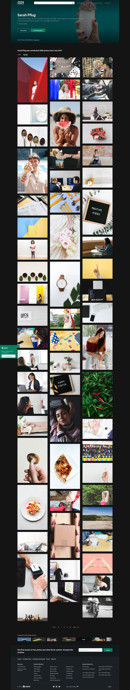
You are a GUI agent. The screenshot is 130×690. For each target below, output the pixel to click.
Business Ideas (85, 666)
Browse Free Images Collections (21, 669)
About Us (53, 659)
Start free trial (8, 356)
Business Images (37, 666)
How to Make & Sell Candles (105, 675)
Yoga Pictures (53, 678)
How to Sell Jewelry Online (88, 675)
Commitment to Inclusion (39, 659)
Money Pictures (53, 671)
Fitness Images (69, 678)
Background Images (54, 673)
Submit (108, 650)
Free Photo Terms (27, 659)
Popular (25, 54)
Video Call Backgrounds (55, 680)
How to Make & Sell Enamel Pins (105, 669)
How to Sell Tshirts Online (88, 677)
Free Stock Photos (21, 666)
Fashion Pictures (53, 666)
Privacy (48, 659)
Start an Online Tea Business (88, 669)
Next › (75, 627)
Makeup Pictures (69, 666)
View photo (36, 40)
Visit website (23, 30)
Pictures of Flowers (38, 678)
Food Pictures (69, 669)
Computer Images (70, 671)
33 (78, 627)
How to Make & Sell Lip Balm (88, 672)
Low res (42, 101)
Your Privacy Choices (71, 686)
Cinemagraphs (69, 673)
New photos (89, 3)
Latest (19, 54)
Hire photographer (38, 30)
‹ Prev (54, 627)
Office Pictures (37, 671)
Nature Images (53, 669)
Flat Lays (35, 673)
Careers (19, 659)
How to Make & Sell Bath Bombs (105, 666)
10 (70, 627)
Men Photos (52, 675)
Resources (107, 3)
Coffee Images (37, 669)
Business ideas (98, 3)
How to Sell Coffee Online (104, 672)
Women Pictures (37, 675)
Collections (79, 3)
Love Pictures (69, 675)
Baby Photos (36, 680)
